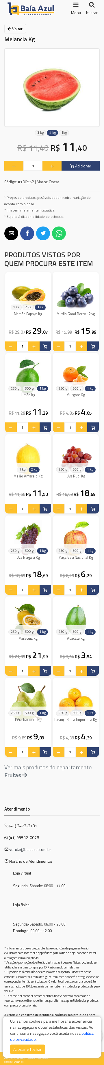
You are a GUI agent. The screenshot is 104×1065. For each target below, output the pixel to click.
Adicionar (82, 166)
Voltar (17, 29)
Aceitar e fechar (27, 1049)
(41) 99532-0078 (24, 837)
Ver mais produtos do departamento (48, 771)
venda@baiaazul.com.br (30, 849)
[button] (11, 233)
